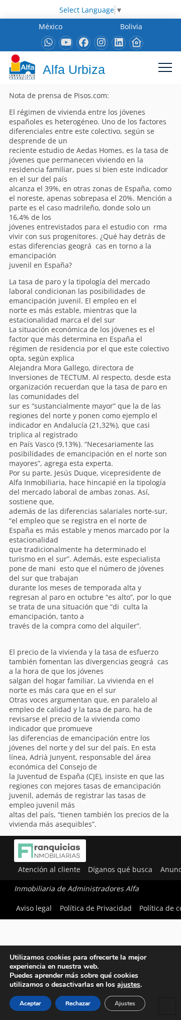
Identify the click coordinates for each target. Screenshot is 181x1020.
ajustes (128, 984)
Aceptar (30, 1003)
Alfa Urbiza (74, 69)
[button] (165, 67)
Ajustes (125, 1003)
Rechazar (77, 1003)
